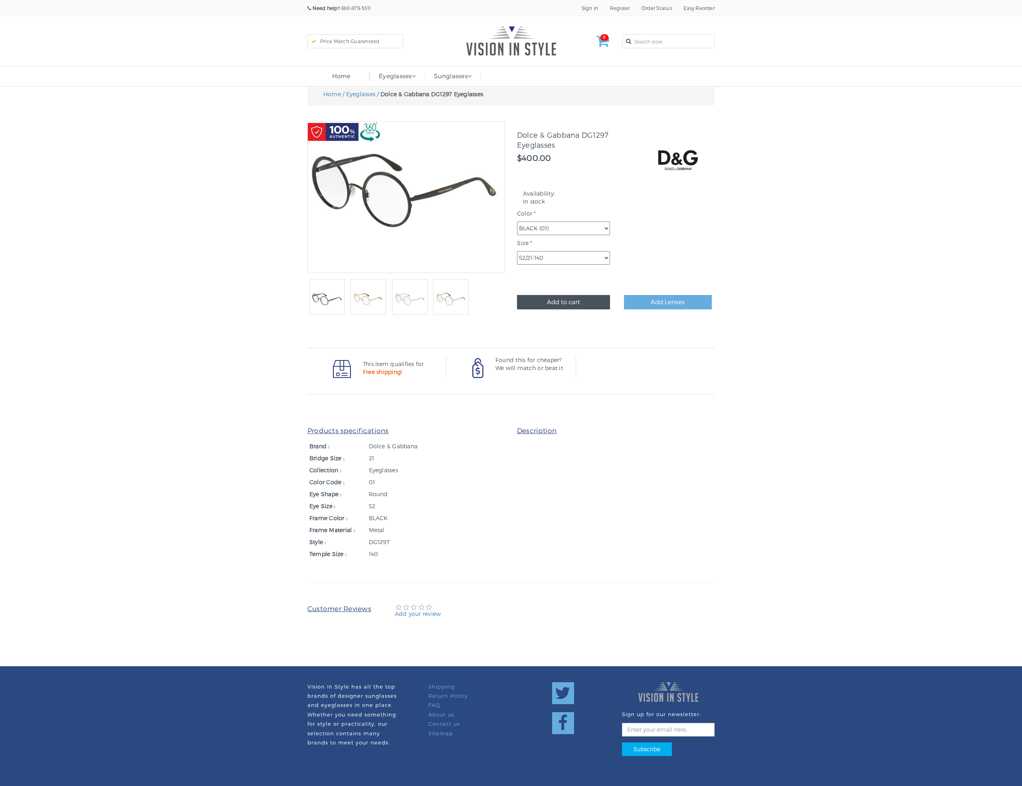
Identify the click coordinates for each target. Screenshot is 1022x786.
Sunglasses (450, 75)
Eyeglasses (395, 75)
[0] (603, 43)
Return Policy (448, 696)
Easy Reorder (699, 8)
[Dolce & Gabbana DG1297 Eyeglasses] (327, 299)
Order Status (657, 8)
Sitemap (440, 733)
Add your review (418, 613)
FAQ (434, 705)
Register (620, 8)
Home (341, 75)
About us (441, 714)
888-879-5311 (341, 8)
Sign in (590, 8)
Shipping (441, 686)
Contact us (444, 724)
